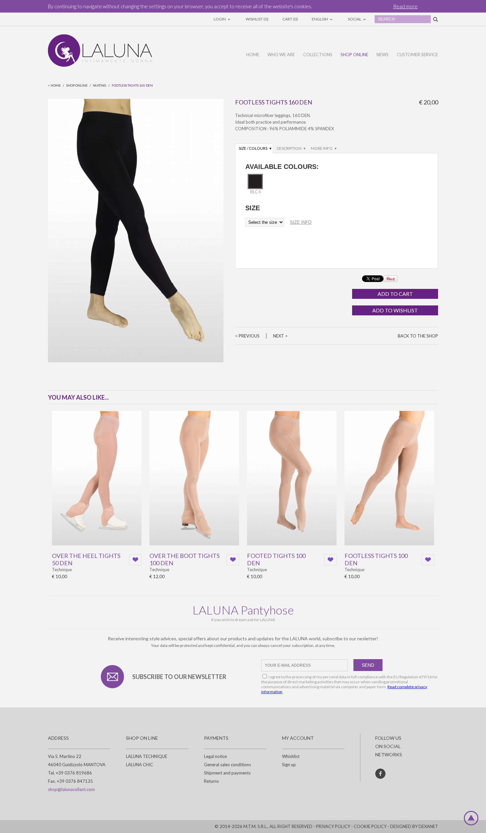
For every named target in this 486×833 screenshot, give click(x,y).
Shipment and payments (227, 772)
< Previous (247, 335)
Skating (99, 85)
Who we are (281, 54)
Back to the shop (418, 335)
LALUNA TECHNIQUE (146, 756)
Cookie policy (370, 826)
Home (252, 54)
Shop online (354, 54)
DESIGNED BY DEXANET (414, 826)
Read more (405, 6)
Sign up (289, 764)
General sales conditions (227, 764)
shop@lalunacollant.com (71, 789)
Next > (280, 335)
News (382, 54)
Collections (317, 54)
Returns (211, 781)
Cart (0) (290, 19)
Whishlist (291, 756)
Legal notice (215, 756)
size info (300, 222)
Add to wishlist (395, 310)
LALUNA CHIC (139, 764)
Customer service (417, 54)
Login (220, 19)
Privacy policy (333, 826)
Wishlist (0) (257, 19)
